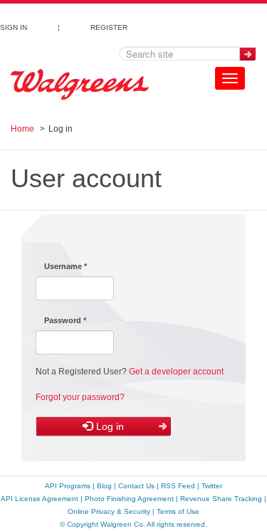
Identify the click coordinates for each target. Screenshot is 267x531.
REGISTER (108, 25)
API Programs (67, 486)
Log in (108, 426)
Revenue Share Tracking (221, 499)
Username (65, 266)
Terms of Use (178, 511)
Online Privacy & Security (109, 511)
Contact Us (136, 486)
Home (22, 129)
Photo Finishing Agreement (129, 499)
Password (65, 320)
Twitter (211, 486)
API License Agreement (39, 499)
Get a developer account (176, 372)
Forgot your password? (80, 397)
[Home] (80, 84)
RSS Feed (178, 486)
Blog (104, 486)
